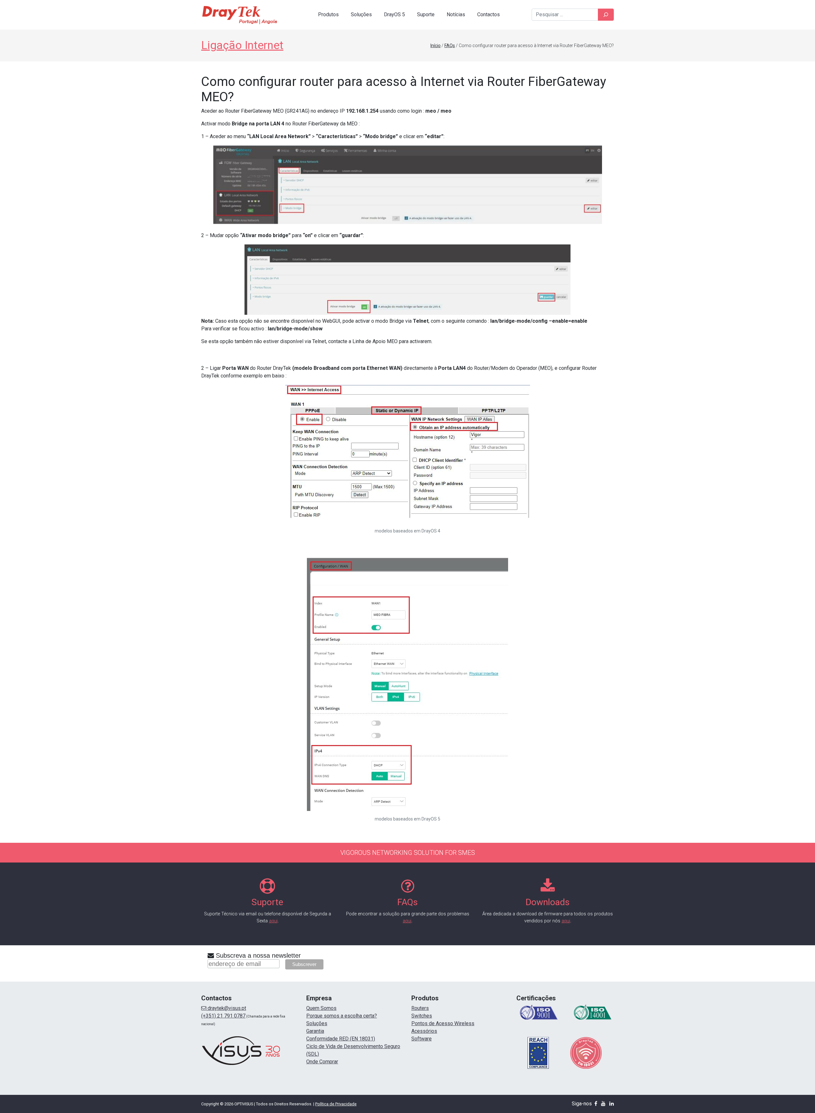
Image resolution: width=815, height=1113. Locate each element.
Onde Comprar (322, 1062)
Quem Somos (321, 1008)
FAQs (449, 45)
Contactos (488, 14)
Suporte (426, 14)
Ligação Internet (242, 45)
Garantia (315, 1031)
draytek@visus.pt (226, 1008)
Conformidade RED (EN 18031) (340, 1039)
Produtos (328, 14)
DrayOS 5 (394, 14)
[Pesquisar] (606, 15)
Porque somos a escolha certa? (341, 1016)
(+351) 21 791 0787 (223, 1016)
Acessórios (424, 1031)
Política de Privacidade (336, 1104)
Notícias (456, 14)
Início (435, 45)
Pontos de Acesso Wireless (442, 1023)
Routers (420, 1008)
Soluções (361, 14)
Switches (421, 1016)
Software (421, 1039)
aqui (273, 921)
